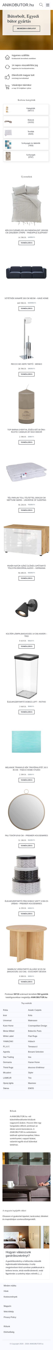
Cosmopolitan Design (37, 1026)
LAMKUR (7, 1078)
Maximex (32, 1083)
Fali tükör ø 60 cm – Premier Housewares (26, 835)
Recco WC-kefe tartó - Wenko (26, 364)
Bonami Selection (36, 1052)
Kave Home (8, 1026)
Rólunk (7, 1326)
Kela (30, 1015)
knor (5, 1015)
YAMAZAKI (8, 1041)
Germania (7, 1062)
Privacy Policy (10, 1317)
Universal (7, 1020)
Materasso (32, 1020)
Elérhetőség (9, 1332)
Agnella (6, 1052)
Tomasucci (32, 1047)
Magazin (7, 1306)
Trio (29, 1078)
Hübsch (31, 1041)
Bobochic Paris (34, 1031)
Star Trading (8, 1057)
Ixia (29, 1057)
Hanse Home (34, 1062)
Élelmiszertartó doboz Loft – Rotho (26, 702)
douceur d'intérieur (36, 1067)
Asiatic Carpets (34, 1010)
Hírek (6, 1291)
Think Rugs (8, 1067)
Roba (5, 1010)
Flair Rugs (32, 1036)
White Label (8, 1036)
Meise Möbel (8, 1031)
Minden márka (10, 1286)
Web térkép (9, 1312)
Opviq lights (8, 1083)
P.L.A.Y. (6, 1047)
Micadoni (7, 1073)
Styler (30, 1073)
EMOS (31, 1088)
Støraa (6, 1088)
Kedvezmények (10, 1297)
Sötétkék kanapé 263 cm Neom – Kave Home (26, 298)
